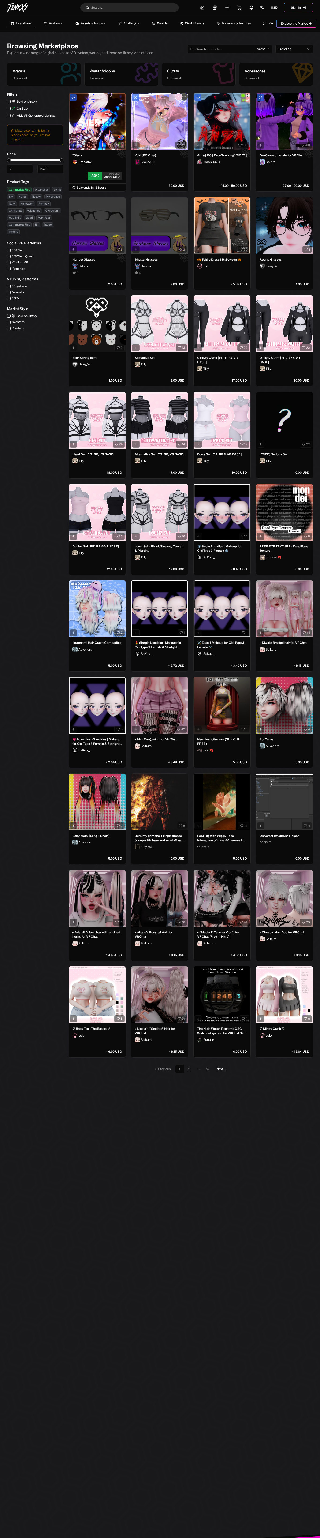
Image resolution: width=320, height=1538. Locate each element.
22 (245, 347)
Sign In (296, 7)
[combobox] (294, 49)
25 (121, 536)
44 (245, 922)
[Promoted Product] (73, 97)
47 (183, 145)
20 (245, 249)
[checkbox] (9, 101)
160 (244, 145)
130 (120, 145)
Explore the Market (294, 23)
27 (308, 444)
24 (121, 444)
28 (183, 922)
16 (183, 536)
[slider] (9, 160)
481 (307, 145)
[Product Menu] (121, 97)
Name (261, 49)
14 (183, 444)
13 (183, 347)
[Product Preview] (73, 145)
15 (207, 1069)
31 (183, 1018)
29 (308, 922)
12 (245, 444)
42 (183, 729)
